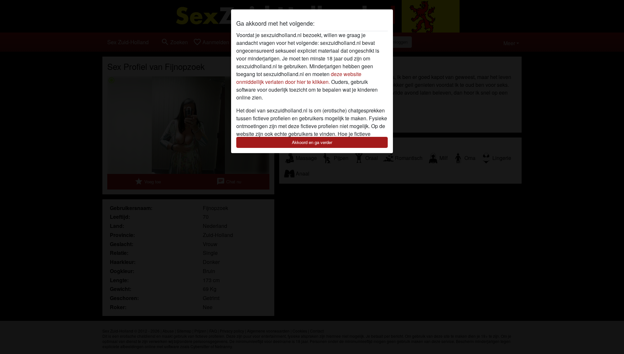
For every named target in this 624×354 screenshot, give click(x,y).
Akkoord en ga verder (312, 142)
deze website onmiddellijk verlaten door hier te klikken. (298, 77)
